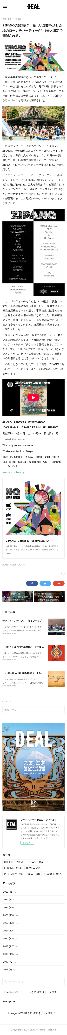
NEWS (36, 862)
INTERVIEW (13, 873)
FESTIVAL (13, 868)
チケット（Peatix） (13, 472)
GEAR (34, 873)
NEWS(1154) (7, 565)
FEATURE (53, 873)
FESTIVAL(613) (19, 565)
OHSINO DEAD (14, 862)
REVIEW (33, 868)
